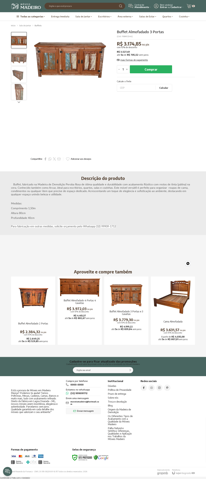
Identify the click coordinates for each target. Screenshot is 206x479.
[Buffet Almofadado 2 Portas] (33, 311)
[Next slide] (19, 101)
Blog (110, 405)
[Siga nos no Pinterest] (167, 388)
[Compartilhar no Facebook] (45, 158)
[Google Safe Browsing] (101, 457)
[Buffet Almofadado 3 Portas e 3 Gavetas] (126, 311)
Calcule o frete (124, 81)
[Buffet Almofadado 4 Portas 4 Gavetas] (80, 311)
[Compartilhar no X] (54, 158)
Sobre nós (113, 397)
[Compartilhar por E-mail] (58, 158)
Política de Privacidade (119, 389)
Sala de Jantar (25, 25)
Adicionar (39, 326)
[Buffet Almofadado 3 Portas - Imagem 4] (19, 92)
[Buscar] (120, 6)
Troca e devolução (117, 401)
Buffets (38, 25)
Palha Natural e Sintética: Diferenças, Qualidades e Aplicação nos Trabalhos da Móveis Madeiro (120, 434)
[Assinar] (130, 370)
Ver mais (172, 326)
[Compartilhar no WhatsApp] (49, 158)
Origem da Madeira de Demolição (119, 411)
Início (13, 25)
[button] (19, 40)
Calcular (163, 87)
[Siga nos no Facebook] (144, 388)
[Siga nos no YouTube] (151, 388)
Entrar (163, 7)
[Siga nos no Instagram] (159, 388)
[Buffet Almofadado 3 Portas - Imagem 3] (19, 75)
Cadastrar (176, 7)
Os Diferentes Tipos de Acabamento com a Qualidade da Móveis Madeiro (120, 420)
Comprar (151, 69)
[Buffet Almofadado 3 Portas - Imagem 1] (19, 40)
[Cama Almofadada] (173, 311)
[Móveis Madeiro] (26, 6)
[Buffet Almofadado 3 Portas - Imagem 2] (19, 57)
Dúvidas (112, 385)
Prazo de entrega (117, 393)
